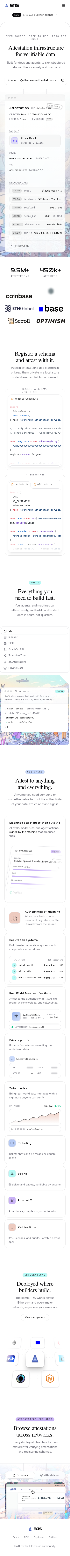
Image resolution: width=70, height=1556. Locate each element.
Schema (14, 130)
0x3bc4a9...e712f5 (32, 143)
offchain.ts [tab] (44, 484)
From (12, 153)
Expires (14, 119)
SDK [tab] (11, 643)
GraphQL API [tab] (16, 649)
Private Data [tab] (16, 668)
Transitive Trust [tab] (17, 655)
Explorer (39, 1537)
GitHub (53, 1537)
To (11, 165)
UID (33, 108)
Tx (10, 245)
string (16, 191)
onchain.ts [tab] (21, 484)
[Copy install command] (63, 80)
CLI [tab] (10, 631)
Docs (16, 1537)
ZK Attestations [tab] (17, 662)
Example (54, 106)
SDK (26, 1537)
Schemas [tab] (22, 1475)
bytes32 (17, 224)
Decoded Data (18, 182)
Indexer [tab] (13, 637)
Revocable (38, 119)
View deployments (35, 1317)
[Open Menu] (64, 5)
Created (14, 114)
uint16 (16, 207)
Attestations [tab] (51, 1475)
